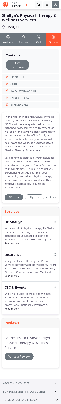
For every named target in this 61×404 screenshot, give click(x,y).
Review (23, 42)
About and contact (16, 383)
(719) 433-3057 (19, 98)
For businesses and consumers (24, 391)
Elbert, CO (13, 27)
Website (8, 42)
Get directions (17, 65)
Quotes (53, 42)
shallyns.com (19, 105)
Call (38, 42)
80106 (14, 84)
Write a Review (19, 356)
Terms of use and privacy (20, 400)
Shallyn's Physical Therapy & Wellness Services (29, 17)
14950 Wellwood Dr (23, 91)
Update (34, 197)
